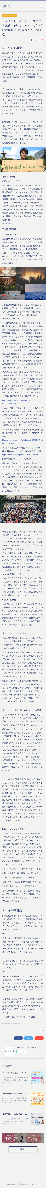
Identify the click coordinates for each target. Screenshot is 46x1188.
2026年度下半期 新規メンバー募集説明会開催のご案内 (22, 1073)
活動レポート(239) (15, 1023)
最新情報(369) (6, 1023)
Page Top (23, 1173)
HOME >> (23, 1149)
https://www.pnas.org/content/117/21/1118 (19, 455)
